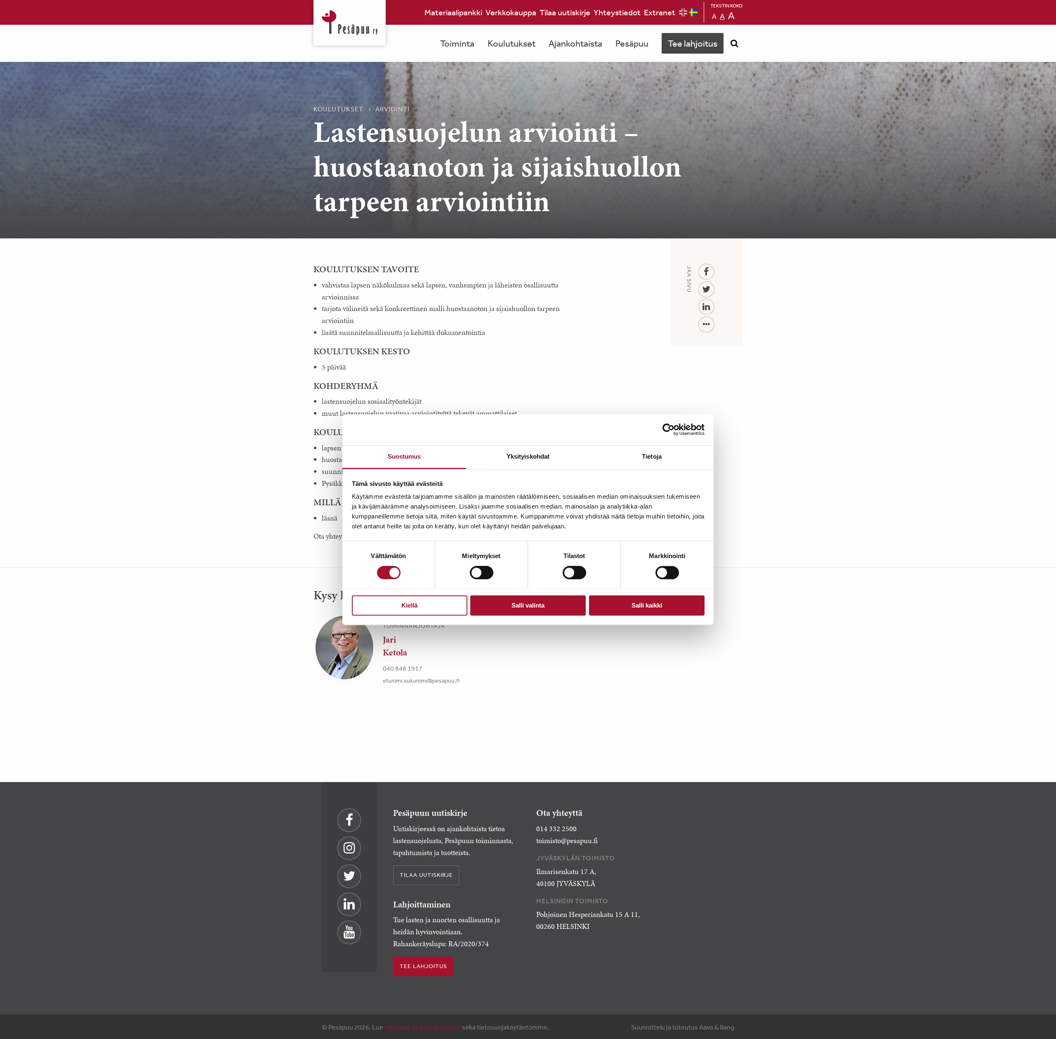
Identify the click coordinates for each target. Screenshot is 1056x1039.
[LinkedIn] (706, 307)
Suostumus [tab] (404, 456)
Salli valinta (528, 605)
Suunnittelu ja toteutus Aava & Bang (682, 1027)
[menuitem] (453, 12)
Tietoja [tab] (652, 456)
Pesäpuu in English (683, 12)
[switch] (481, 572)
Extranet (659, 12)
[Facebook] (706, 272)
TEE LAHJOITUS (423, 966)
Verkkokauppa (511, 12)
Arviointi (392, 109)
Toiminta (457, 43)
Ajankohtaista (575, 43)
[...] (706, 325)
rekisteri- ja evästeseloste (422, 1027)
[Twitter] (706, 290)
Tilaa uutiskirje (565, 12)
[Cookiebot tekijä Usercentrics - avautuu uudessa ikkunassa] (668, 429)
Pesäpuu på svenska (693, 12)
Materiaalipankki (453, 12)
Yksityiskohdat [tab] (528, 456)
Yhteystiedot (617, 12)
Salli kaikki (647, 605)
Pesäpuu (350, 22)
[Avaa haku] (734, 43)
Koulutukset (511, 43)
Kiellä (409, 605)
